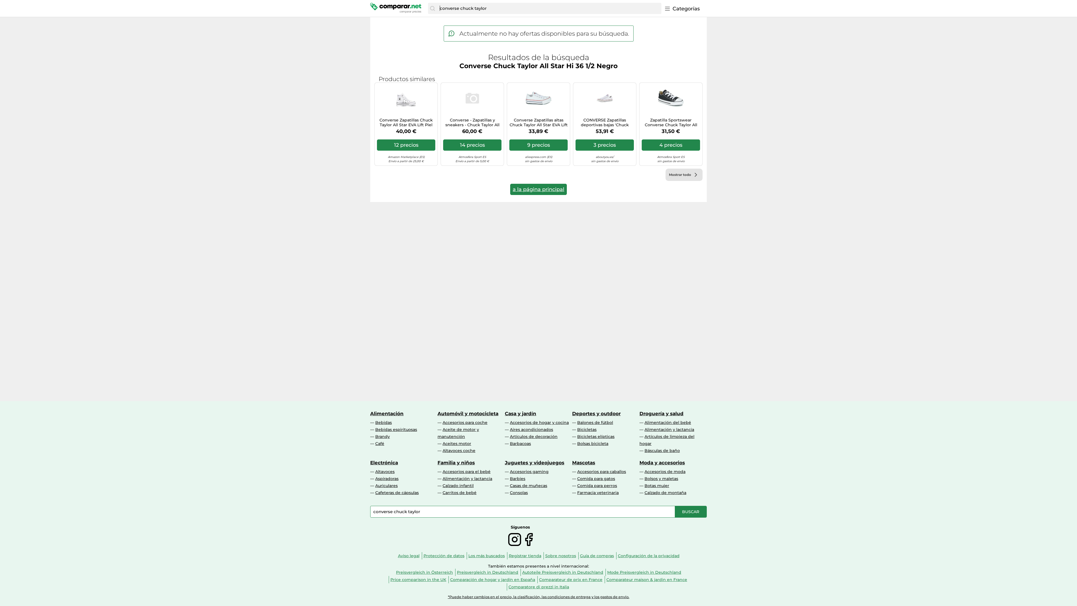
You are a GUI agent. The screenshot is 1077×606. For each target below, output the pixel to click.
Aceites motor (457, 443)
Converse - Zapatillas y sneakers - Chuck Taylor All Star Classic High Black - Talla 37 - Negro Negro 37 (472, 122)
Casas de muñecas (528, 485)
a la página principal (538, 189)
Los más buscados (486, 555)
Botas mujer (657, 485)
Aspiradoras (387, 478)
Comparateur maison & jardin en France (646, 579)
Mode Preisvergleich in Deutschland (644, 572)
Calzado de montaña (665, 492)
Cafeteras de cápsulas (397, 492)
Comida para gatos (596, 478)
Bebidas (383, 422)
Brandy (382, 436)
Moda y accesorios (662, 462)
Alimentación (387, 413)
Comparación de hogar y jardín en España (492, 579)
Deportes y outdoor (596, 413)
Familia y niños (456, 462)
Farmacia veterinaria (598, 492)
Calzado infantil (458, 485)
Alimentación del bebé (668, 422)
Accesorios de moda (665, 471)
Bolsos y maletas (661, 478)
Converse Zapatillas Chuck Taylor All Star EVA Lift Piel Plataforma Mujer (406, 122)
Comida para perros (597, 485)
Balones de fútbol (595, 422)
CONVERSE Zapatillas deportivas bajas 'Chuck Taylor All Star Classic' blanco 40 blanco (605, 122)
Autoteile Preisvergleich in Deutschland (562, 572)
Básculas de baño (662, 450)
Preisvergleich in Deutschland (487, 572)
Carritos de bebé (460, 492)
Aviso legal (409, 555)
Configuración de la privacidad (649, 555)
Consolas (519, 492)
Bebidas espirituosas (396, 429)
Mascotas (583, 462)
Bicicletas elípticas (596, 436)
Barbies (517, 478)
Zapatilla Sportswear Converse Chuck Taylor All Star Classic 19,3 (671, 122)
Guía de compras (597, 555)
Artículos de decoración (534, 436)
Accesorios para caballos (601, 471)
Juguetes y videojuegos (534, 462)
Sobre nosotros (560, 555)
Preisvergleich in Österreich (424, 572)
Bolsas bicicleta (592, 443)
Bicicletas (587, 429)
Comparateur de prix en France (570, 579)
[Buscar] (432, 8)
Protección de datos (444, 555)
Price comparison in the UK (418, 579)
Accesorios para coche (465, 422)
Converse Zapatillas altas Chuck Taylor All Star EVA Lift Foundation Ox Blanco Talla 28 (539, 122)
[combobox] (549, 8)
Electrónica (384, 462)
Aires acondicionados (531, 429)
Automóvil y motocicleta (468, 413)
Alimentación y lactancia (669, 429)
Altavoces (385, 471)
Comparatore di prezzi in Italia (538, 586)
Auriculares (386, 485)
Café (379, 443)
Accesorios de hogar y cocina (539, 422)
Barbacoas (520, 443)
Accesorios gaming (529, 471)
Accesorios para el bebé (467, 471)
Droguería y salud (661, 413)
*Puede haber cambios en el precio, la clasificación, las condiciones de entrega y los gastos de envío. (538, 597)
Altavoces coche (459, 450)
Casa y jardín (520, 413)
